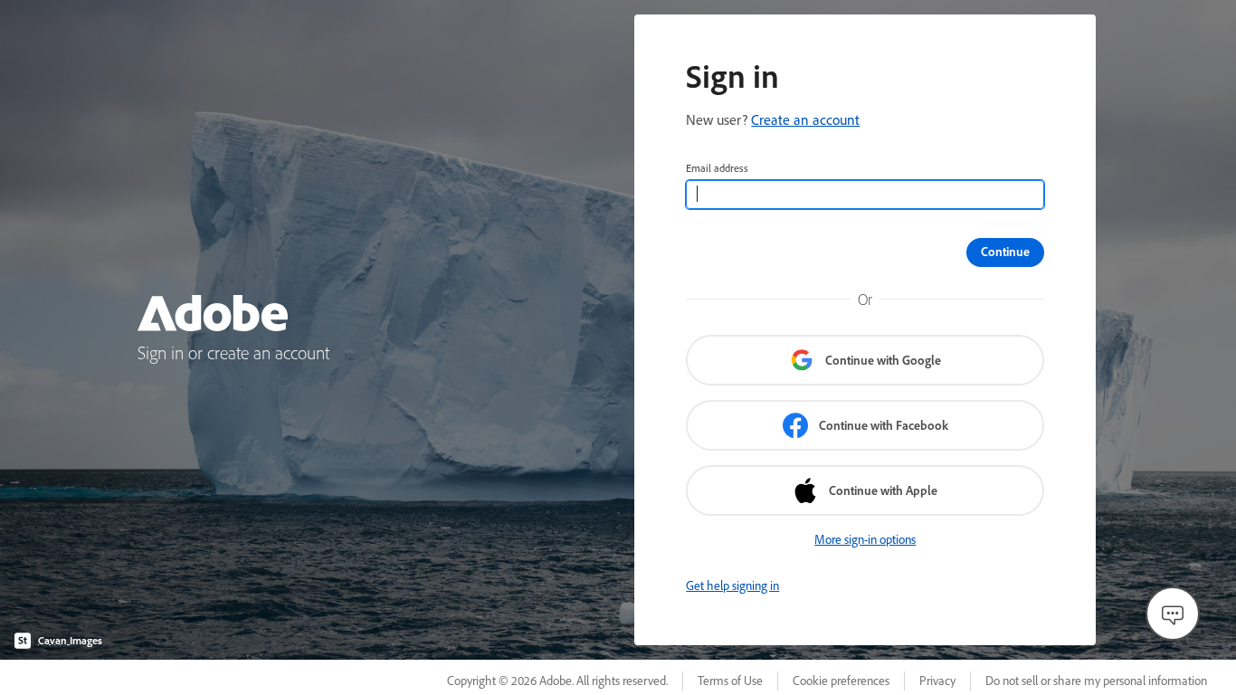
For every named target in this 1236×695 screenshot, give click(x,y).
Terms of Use (730, 680)
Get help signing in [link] (732, 585)
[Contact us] (1173, 613)
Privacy (937, 680)
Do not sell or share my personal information (1096, 680)
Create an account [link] (805, 119)
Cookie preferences (841, 680)
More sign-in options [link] (865, 539)
